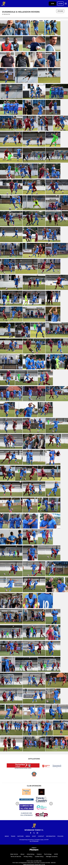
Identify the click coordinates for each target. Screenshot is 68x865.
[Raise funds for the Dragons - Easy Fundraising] (41, 807)
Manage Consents (51, 856)
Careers (39, 854)
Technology (48, 854)
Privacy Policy (28, 856)
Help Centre (14, 854)
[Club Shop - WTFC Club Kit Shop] (26, 799)
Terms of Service (16, 856)
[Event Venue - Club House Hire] (26, 815)
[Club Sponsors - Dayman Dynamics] (26, 792)
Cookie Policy (39, 856)
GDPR (56, 854)
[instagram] (37, 833)
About (22, 854)
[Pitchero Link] (34, 850)
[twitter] (34, 833)
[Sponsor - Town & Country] (41, 799)
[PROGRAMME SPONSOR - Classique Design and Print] (41, 815)
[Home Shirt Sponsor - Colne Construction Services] (41, 792)
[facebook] (31, 833)
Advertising (30, 854)
